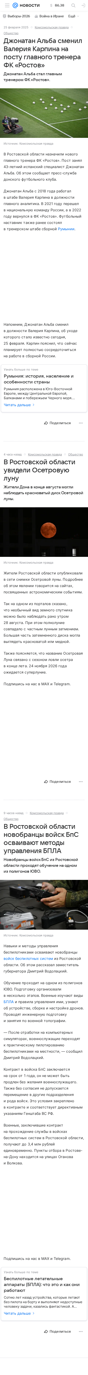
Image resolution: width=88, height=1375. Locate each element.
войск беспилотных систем (28, 958)
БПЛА (9, 1001)
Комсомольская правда (52, 27)
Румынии (66, 229)
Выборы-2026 (19, 16)
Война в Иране (51, 16)
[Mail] (15, 5)
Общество (11, 33)
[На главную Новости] (28, 5)
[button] (44, 113)
